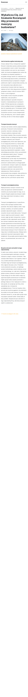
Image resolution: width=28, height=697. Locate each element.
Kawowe (4, 2)
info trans (11, 8)
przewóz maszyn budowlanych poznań (11, 53)
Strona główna (4, 8)
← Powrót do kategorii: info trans (9, 313)
